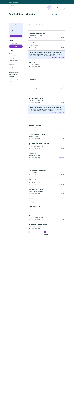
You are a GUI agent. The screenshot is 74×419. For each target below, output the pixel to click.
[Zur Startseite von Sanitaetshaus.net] (14, 2)
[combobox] (16, 43)
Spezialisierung (12, 50)
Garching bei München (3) (14, 70)
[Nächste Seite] (64, 232)
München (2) (11, 78)
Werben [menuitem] (57, 2)
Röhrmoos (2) (11, 76)
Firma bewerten (61, 28)
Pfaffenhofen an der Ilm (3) (14, 72)
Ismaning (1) (11, 81)
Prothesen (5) (11, 53)
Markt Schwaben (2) (13, 74)
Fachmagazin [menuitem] (47, 2)
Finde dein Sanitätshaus (16, 35)
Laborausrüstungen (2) (13, 56)
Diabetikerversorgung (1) (13, 60)
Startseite (10, 5)
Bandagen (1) (11, 58)
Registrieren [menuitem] (63, 2)
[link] (46, 27)
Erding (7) (11, 67)
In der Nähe (11, 64)
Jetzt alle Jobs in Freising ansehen (58, 57)
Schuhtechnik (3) (12, 55)
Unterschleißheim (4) (13, 68)
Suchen (15, 46)
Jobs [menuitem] (53, 2)
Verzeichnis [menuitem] (39, 2)
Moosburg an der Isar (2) (13, 79)
